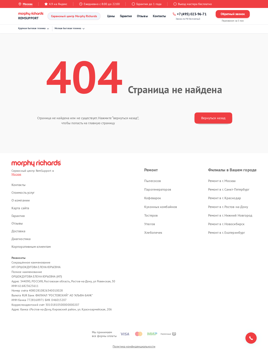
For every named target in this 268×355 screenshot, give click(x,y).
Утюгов (149, 224)
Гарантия (126, 16)
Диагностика (21, 239)
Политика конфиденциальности (134, 346)
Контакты (159, 16)
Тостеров (151, 215)
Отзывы (142, 16)
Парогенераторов (157, 189)
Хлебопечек (153, 232)
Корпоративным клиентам (31, 246)
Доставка (18, 231)
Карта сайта (20, 208)
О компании (21, 200)
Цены (111, 16)
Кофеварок (152, 198)
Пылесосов (152, 181)
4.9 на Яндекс (58, 4)
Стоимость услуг (23, 192)
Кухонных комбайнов (160, 207)
